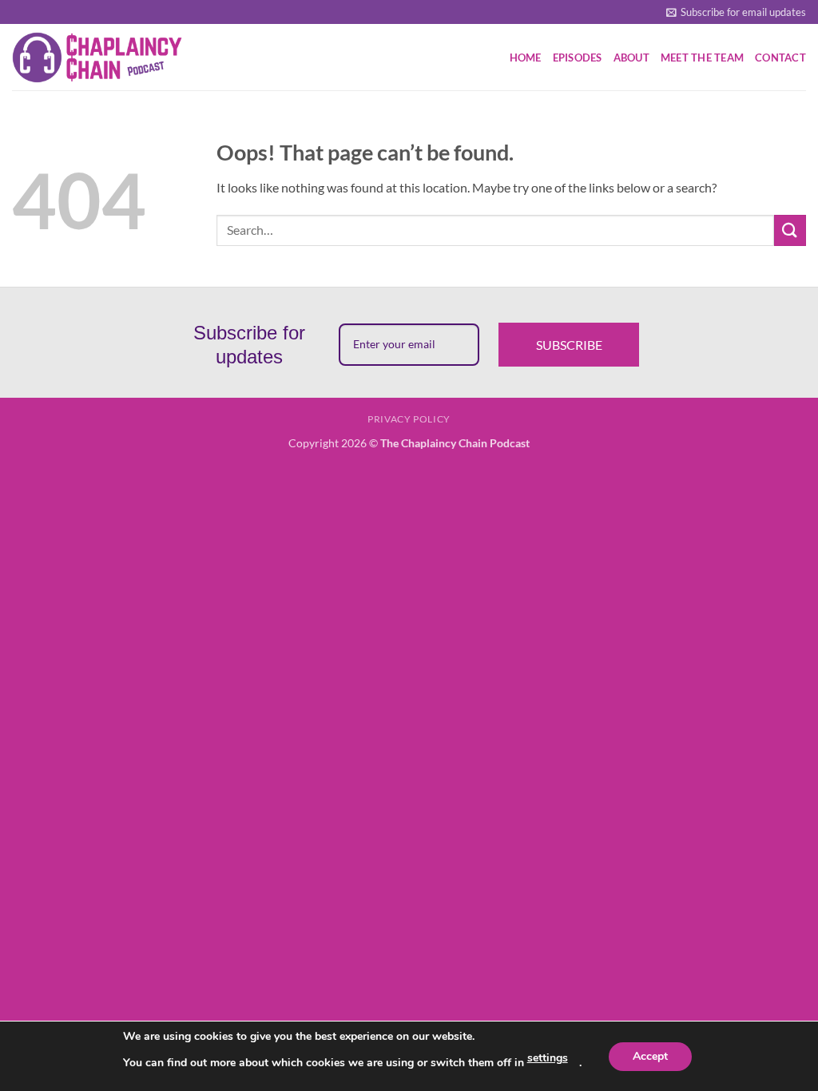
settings (547, 1057)
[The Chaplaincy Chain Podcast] (98, 57)
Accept (650, 1056)
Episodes (577, 57)
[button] (736, 12)
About (631, 57)
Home (526, 57)
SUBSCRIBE (569, 344)
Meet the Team (702, 57)
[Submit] (790, 230)
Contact (780, 57)
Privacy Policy (409, 419)
